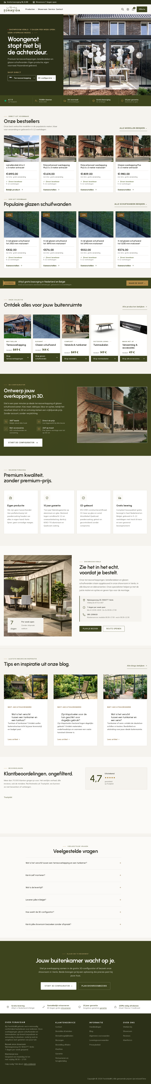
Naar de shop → (137, 283)
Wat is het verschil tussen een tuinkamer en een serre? (124, 717)
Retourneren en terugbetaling (61, 1059)
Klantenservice (65, 1022)
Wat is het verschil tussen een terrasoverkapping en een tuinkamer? (56, 863)
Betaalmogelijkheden (64, 1036)
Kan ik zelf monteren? (35, 875)
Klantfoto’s (127, 1040)
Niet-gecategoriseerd (20, 707)
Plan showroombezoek (94, 986)
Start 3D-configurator (57, 986)
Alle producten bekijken (133, 307)
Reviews (126, 1036)
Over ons (129, 1022)
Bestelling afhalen (62, 1045)
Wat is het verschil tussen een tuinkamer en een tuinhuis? (24, 717)
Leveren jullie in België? (36, 900)
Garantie (59, 1054)
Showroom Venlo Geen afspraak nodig (31, 31)
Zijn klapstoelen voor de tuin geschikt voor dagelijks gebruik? (73, 717)
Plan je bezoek (90, 628)
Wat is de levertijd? (34, 887)
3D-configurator (45, 78)
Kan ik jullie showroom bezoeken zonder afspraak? (48, 924)
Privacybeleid (95, 1045)
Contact (58, 1027)
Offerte (142, 9)
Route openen (113, 628)
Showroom (127, 1031)
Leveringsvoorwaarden (99, 1040)
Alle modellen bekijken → (133, 128)
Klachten (59, 1049)
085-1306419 (30, 1064)
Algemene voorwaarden (99, 1036)
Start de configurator (21, 442)
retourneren (66, 1008)
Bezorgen (59, 1040)
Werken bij (127, 1027)
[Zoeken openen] (122, 9)
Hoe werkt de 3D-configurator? (40, 912)
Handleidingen (95, 1027)
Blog (91, 1031)
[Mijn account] (127, 9)
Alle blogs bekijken (136, 666)
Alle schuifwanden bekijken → (130, 204)
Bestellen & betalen (63, 1031)
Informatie (96, 1022)
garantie (103, 1008)
